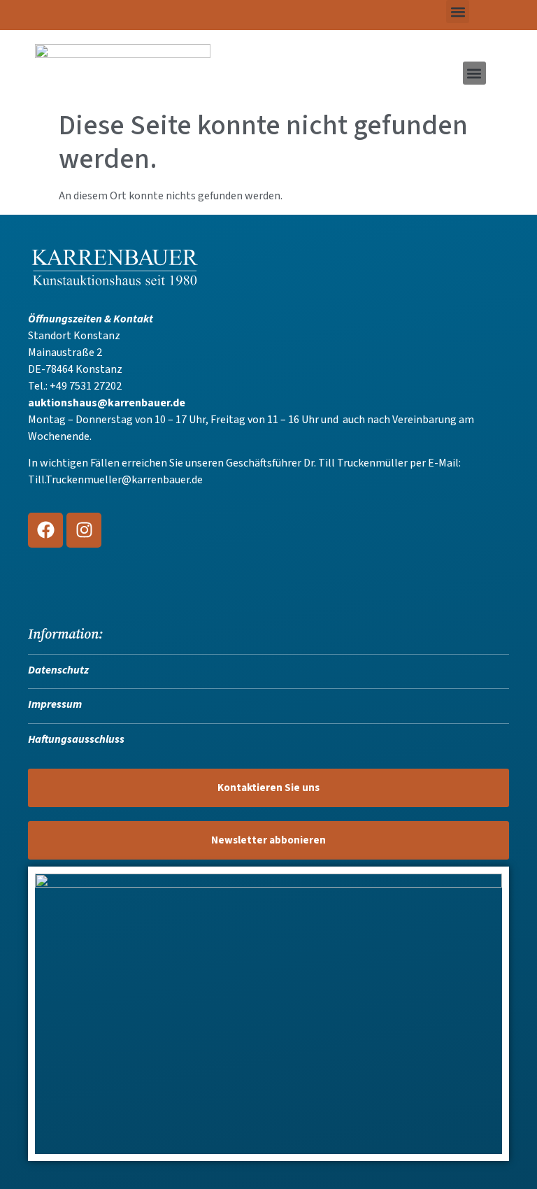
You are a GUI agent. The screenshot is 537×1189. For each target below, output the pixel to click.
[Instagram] (83, 530)
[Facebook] (45, 530)
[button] (457, 11)
